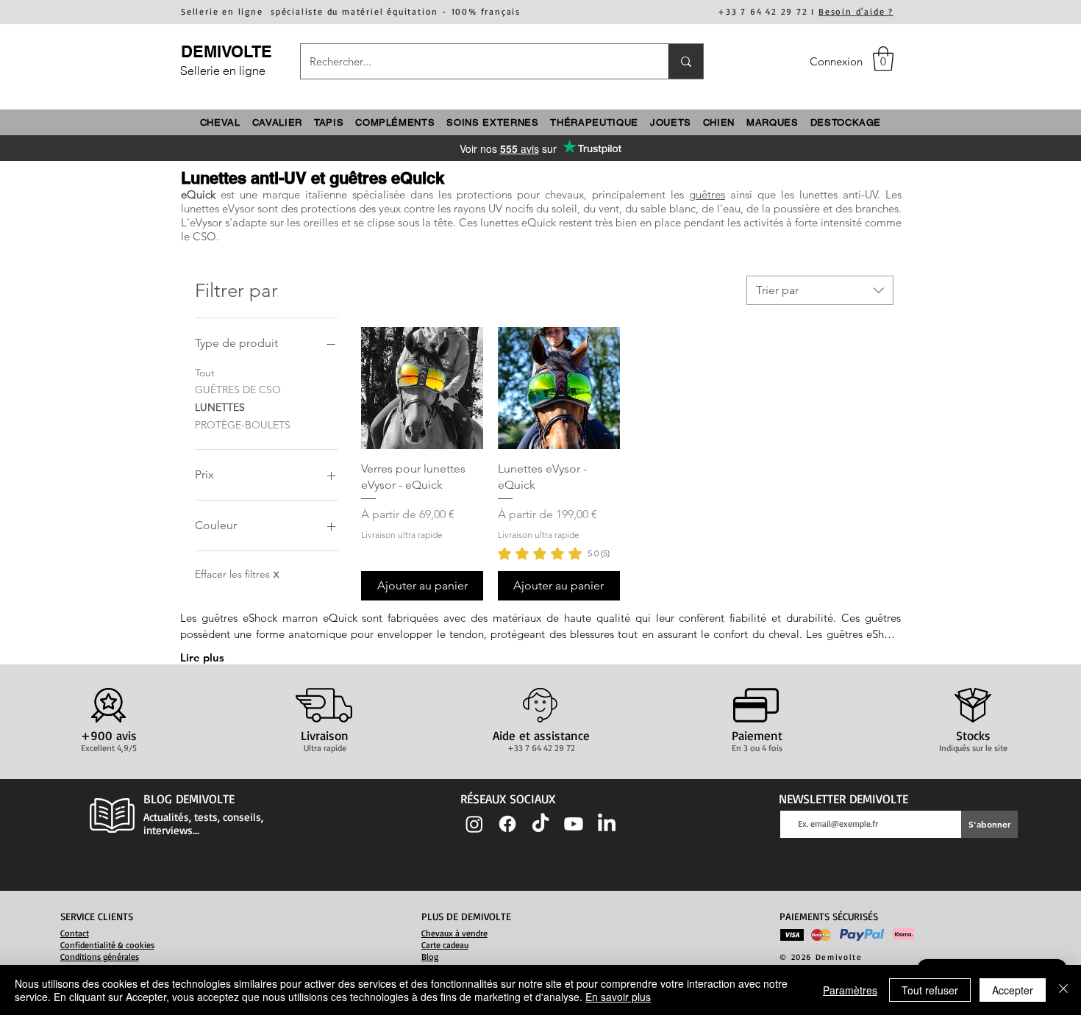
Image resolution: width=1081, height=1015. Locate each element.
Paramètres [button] (850, 990)
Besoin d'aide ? (855, 11)
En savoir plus (618, 996)
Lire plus (202, 657)
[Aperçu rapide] (422, 388)
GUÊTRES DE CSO (238, 389)
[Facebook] (507, 824)
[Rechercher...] (685, 61)
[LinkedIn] (607, 824)
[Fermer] (1063, 990)
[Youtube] (574, 824)
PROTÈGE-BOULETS (242, 424)
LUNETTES (220, 407)
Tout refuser (930, 990)
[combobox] (819, 290)
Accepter (1012, 990)
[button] (883, 58)
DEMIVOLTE (226, 51)
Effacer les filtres (237, 574)
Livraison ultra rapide (402, 534)
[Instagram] (474, 824)
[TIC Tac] (540, 824)
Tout (205, 372)
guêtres (707, 194)
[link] (554, 553)
